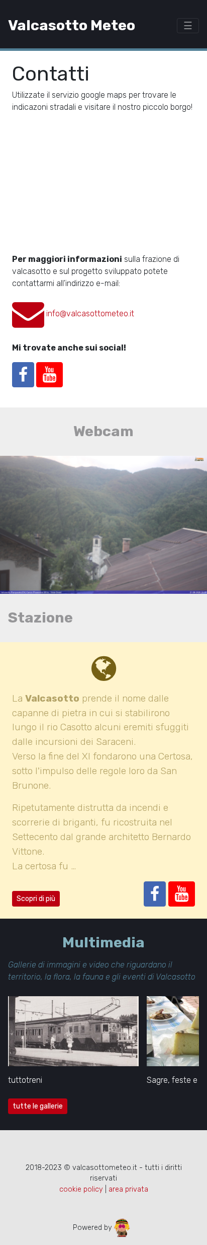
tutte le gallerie (38, 1106)
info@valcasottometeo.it (90, 313)
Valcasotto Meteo (71, 25)
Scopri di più (36, 898)
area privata (128, 1189)
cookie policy (81, 1189)
